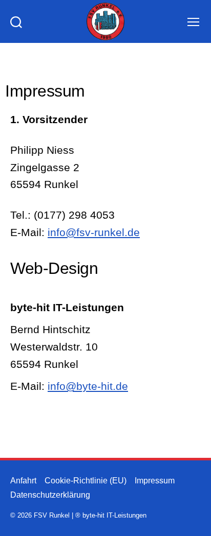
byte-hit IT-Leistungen (114, 515)
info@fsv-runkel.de (94, 232)
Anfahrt (23, 480)
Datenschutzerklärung (50, 495)
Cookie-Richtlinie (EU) (85, 480)
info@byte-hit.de (88, 386)
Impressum (155, 480)
